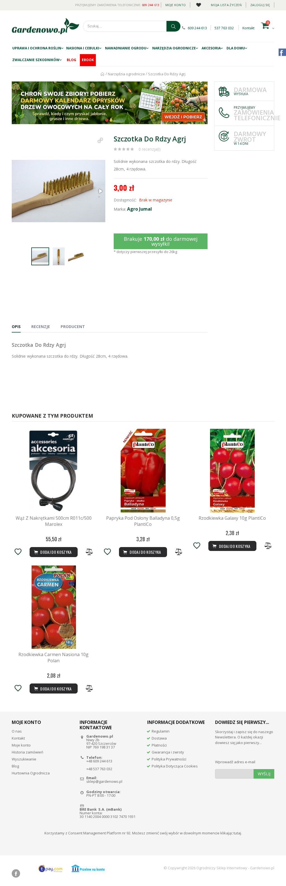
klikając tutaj (230, 833)
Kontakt (248, 28)
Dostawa (159, 738)
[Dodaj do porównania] (89, 552)
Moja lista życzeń (226, 5)
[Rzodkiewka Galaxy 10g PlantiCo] (232, 470)
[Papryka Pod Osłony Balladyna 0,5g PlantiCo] (143, 470)
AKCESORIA (211, 48)
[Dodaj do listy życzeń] (18, 552)
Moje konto (175, 5)
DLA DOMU (236, 48)
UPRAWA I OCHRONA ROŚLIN (36, 48)
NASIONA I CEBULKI (82, 48)
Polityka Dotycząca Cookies (175, 766)
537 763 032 (224, 28)
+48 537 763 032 (99, 768)
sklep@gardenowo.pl (104, 781)
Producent (73, 326)
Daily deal (198, 4)
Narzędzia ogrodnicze (174, 48)
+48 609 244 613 (99, 761)
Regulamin (161, 731)
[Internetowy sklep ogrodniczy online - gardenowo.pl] (45, 26)
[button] (100, 140)
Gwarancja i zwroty (168, 752)
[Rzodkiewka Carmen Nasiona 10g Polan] (54, 607)
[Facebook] (16, 873)
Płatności (159, 745)
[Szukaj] (173, 26)
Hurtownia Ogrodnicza (31, 773)
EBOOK (88, 59)
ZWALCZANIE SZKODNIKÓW (35, 59)
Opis (16, 326)
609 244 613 (150, 5)
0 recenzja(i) (150, 149)
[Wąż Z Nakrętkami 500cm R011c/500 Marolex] (54, 470)
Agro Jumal (139, 209)
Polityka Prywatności (169, 759)
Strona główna (103, 74)
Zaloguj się (260, 5)
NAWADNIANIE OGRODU (125, 48)
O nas (17, 731)
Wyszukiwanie (24, 759)
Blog (71, 59)
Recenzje (40, 326)
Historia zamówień (27, 752)
